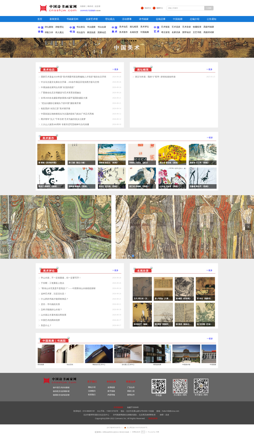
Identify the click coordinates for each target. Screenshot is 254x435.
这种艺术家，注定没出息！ (53, 294)
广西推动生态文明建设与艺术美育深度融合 (61, 93)
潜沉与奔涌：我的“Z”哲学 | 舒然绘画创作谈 (155, 77)
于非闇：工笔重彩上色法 (52, 283)
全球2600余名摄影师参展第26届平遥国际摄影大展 (64, 98)
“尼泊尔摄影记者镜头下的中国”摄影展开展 (61, 103)
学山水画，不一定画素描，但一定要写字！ (61, 278)
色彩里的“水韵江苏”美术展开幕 (55, 108)
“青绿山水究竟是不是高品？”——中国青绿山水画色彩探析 (68, 288)
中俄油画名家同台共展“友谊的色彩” (57, 87)
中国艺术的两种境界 (50, 320)
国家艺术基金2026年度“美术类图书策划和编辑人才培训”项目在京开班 (73, 77)
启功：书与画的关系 (50, 304)
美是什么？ (46, 325)
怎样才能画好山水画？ (51, 309)
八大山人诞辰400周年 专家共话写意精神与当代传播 (65, 124)
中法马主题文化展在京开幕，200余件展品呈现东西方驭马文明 (70, 82)
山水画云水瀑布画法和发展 (53, 315)
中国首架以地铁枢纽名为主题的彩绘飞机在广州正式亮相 (67, 114)
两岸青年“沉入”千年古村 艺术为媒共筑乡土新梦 (63, 119)
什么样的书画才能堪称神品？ (54, 299)
